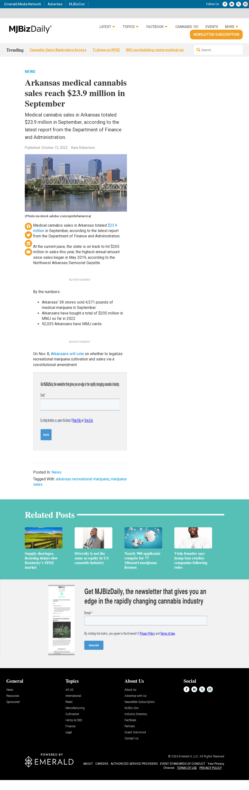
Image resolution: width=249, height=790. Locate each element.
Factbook (155, 26)
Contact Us (131, 738)
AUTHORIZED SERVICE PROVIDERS (134, 763)
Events (211, 26)
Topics (129, 26)
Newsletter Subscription (216, 34)
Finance (70, 726)
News (30, 71)
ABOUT (88, 763)
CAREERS (101, 763)
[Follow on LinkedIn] (231, 4)
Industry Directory (135, 714)
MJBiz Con (131, 708)
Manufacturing (75, 708)
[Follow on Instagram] (245, 4)
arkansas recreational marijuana (82, 479)
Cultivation (72, 714)
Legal (68, 732)
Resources (12, 696)
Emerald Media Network (22, 4)
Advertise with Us (135, 696)
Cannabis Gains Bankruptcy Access (58, 50)
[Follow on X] (238, 4)
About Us (130, 689)
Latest (105, 26)
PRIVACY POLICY (210, 768)
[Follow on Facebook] (224, 4)
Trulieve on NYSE (106, 50)
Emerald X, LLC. (189, 756)
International (73, 696)
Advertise (55, 4)
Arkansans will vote (67, 353)
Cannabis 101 (187, 26)
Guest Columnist (135, 732)
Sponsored (13, 702)
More (229, 26)
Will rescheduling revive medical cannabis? (161, 50)
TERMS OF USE (187, 768)
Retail (68, 702)
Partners (129, 726)
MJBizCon (77, 4)
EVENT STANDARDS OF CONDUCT (182, 763)
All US (69, 689)
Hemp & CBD (73, 720)
